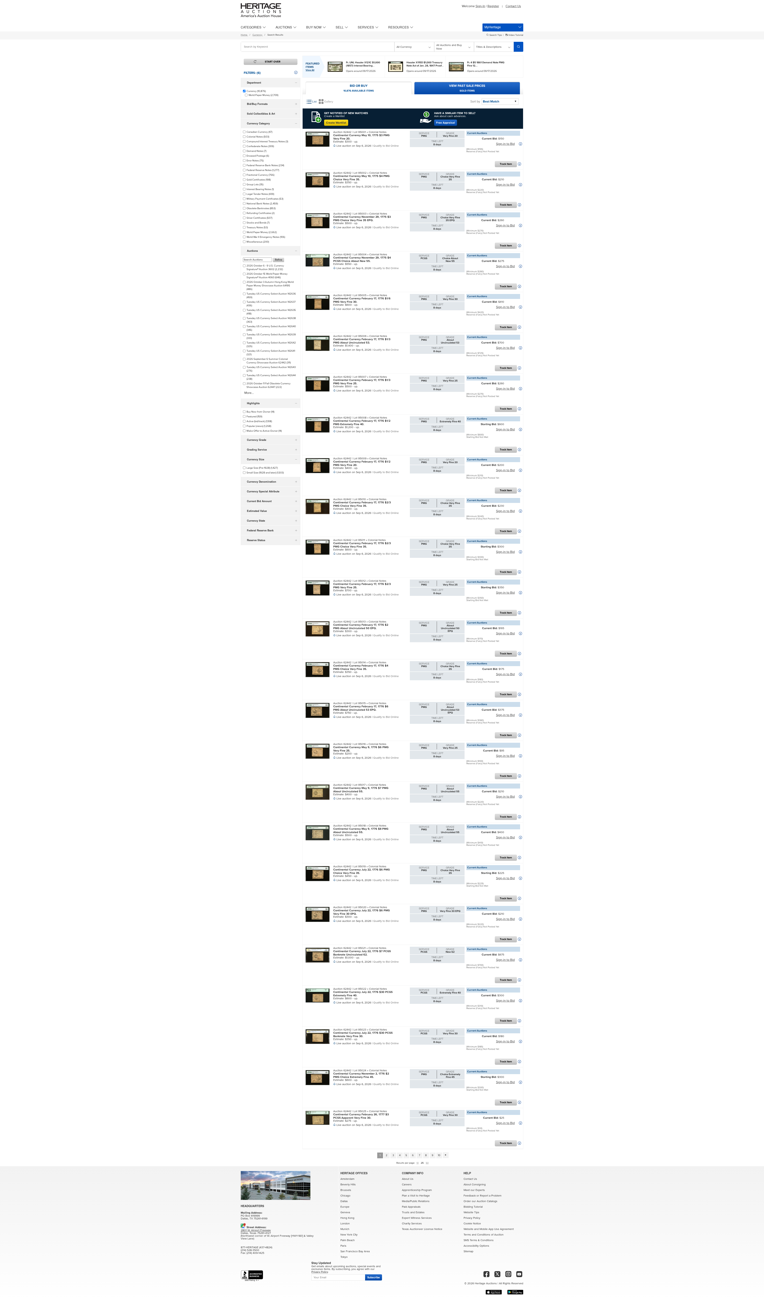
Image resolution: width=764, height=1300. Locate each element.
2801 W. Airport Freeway (256, 1230)
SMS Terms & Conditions (479, 1240)
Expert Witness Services (417, 1218)
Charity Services (412, 1223)
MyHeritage (492, 27)
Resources (398, 27)
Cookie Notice (472, 1223)
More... (249, 392)
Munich (344, 1229)
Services (366, 27)
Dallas (344, 1201)
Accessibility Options (476, 1245)
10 (439, 1155)
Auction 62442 (342, 132)
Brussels (345, 1190)
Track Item (506, 164)
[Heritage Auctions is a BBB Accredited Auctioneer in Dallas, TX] (252, 1275)
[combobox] (317, 47)
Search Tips (495, 35)
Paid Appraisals (411, 1206)
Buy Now (314, 27)
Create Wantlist (336, 122)
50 (427, 1163)
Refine (278, 260)
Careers (407, 1184)
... (363, 64)
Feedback (470, 1195)
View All (310, 70)
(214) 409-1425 (255, 1253)
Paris (343, 1245)
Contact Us (513, 6)
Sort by (475, 101)
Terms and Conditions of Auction (484, 1234)
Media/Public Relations (416, 1201)
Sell (340, 27)
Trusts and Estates (413, 1212)
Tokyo (344, 1257)
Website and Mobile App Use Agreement (489, 1229)
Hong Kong (347, 1218)
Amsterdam (347, 1179)
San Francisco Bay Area (355, 1251)
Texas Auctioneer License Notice (422, 1229)
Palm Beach (347, 1240)
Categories (251, 27)
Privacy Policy (472, 1218)
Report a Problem (490, 1195)
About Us (407, 1179)
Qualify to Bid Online (386, 145)
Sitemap (468, 1251)
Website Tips (471, 1212)
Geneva (345, 1212)
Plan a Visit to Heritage (416, 1195)
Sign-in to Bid (505, 143)
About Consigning (475, 1184)
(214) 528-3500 (250, 1250)
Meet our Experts (474, 1190)
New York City (349, 1234)
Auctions (284, 27)
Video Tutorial (515, 35)
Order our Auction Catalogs (480, 1201)
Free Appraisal (445, 122)
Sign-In (480, 6)
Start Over (272, 61)
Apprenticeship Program (417, 1190)
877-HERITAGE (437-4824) (256, 1247)
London (345, 1223)
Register (493, 6)
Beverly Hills (348, 1184)
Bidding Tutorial (473, 1206)
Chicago (345, 1195)
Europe (344, 1206)
